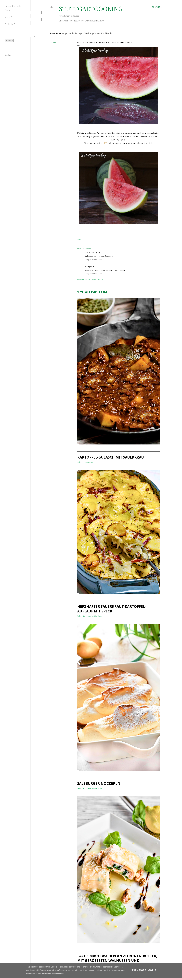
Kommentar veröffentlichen (90, 279)
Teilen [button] (53, 42)
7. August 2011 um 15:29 (93, 274)
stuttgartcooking (91, 8)
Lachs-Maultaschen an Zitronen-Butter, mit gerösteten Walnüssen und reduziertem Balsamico (117, 960)
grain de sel (89, 252)
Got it (152, 970)
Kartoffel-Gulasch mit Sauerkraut (111, 457)
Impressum (75, 21)
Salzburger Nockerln (98, 783)
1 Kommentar (88, 462)
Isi (85, 267)
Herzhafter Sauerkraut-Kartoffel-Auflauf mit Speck (111, 608)
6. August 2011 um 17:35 (93, 260)
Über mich (63, 21)
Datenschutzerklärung (92, 21)
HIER (105, 143)
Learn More (138, 970)
